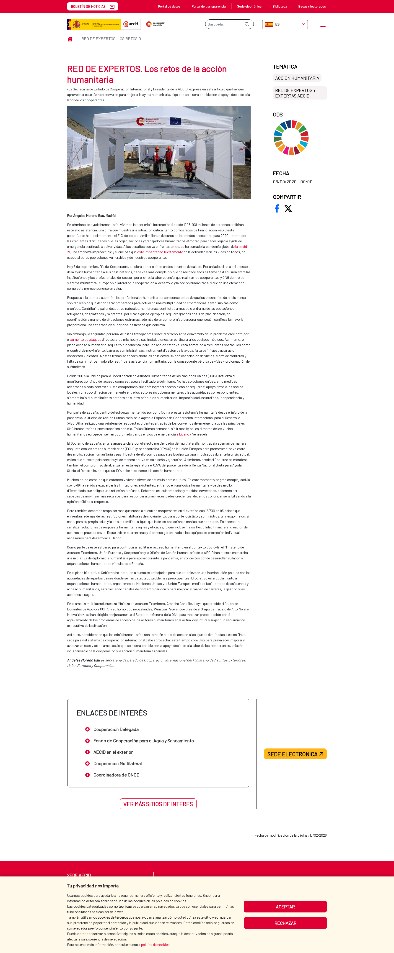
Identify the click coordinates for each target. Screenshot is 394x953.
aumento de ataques (85, 339)
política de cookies (155, 944)
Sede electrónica (249, 6)
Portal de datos (169, 6)
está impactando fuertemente (160, 252)
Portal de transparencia (209, 6)
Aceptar (285, 906)
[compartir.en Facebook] (277, 208)
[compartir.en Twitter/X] (288, 208)
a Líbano (182, 434)
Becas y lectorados (312, 6)
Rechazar (285, 923)
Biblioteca (280, 6)
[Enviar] (247, 24)
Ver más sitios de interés (158, 803)
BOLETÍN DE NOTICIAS (88, 6)
